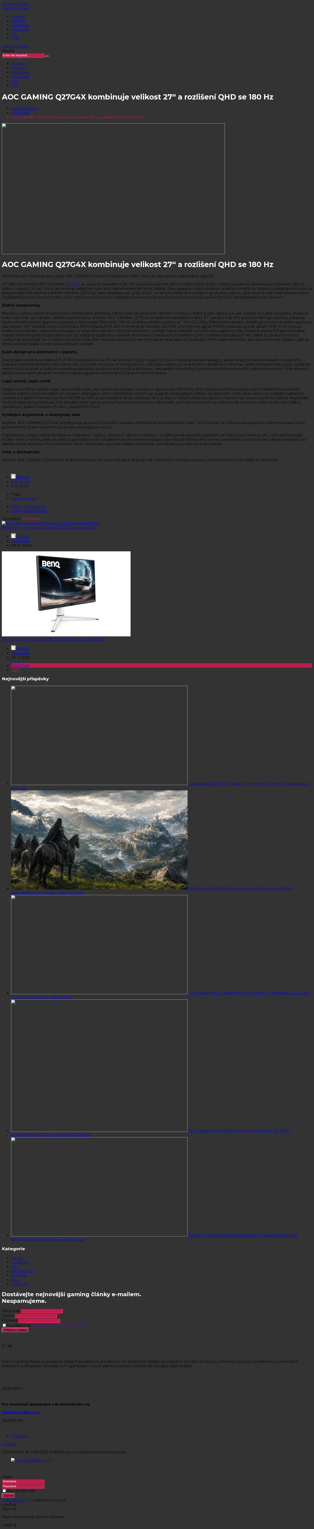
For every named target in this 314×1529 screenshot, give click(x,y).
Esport (17, 1258)
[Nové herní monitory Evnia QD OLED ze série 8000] (50, 523)
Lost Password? (16, 1500)
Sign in (8, 1495)
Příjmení (10, 1320)
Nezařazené (22, 1271)
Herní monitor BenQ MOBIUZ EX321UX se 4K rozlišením (53, 639)
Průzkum (20, 29)
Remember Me (21, 1491)
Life (14, 34)
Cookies (9, 1444)
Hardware (20, 25)
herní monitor (24, 498)
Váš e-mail (11, 1311)
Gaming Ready (15, 4)
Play (15, 38)
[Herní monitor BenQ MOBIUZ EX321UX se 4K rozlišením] (66, 635)
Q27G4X (73, 284)
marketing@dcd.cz (21, 1412)
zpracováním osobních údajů (58, 1325)
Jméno (8, 1315)
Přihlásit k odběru (15, 1330)
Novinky (18, 16)
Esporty (18, 21)
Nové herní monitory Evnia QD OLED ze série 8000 (49, 527)
